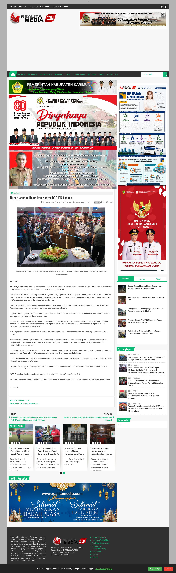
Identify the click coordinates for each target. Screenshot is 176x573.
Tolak (168, 569)
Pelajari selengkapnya (104, 569)
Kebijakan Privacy (99, 549)
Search (165, 74)
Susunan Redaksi (99, 537)
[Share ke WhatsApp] (60, 202)
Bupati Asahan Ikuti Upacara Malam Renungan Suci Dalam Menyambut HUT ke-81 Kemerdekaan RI (74, 453)
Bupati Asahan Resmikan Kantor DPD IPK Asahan (41, 197)
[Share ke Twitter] (58, 202)
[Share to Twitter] (26, 436)
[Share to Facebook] (23, 436)
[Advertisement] (123, 50)
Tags (158, 279)
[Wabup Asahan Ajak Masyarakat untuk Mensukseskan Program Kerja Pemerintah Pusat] (102, 434)
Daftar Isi (56, 7)
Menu (66, 7)
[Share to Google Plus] (30, 436)
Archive (142, 279)
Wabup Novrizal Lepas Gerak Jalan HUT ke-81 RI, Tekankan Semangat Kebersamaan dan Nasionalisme (146, 408)
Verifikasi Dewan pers (100, 543)
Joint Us (95, 558)
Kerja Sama (96, 552)
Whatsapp (34, 403)
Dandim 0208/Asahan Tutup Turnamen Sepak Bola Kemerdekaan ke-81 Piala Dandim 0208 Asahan (48, 453)
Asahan (16, 193)
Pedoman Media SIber (100, 540)
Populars (125, 278)
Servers (95, 555)
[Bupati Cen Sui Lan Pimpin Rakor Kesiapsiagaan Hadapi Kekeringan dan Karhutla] (123, 394)
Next (113, 434)
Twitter (161, 7)
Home (13, 74)
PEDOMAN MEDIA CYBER (39, 7)
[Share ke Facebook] (56, 202)
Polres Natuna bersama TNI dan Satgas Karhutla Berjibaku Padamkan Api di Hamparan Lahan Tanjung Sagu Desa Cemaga (146, 370)
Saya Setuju (155, 569)
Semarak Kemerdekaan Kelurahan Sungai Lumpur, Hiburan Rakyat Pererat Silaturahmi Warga (145, 383)
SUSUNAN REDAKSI (18, 7)
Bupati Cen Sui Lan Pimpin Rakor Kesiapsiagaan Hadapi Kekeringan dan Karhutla (143, 395)
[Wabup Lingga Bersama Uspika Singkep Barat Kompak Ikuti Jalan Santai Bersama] (123, 357)
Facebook (165, 7)
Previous (10, 434)
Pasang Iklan (97, 546)
